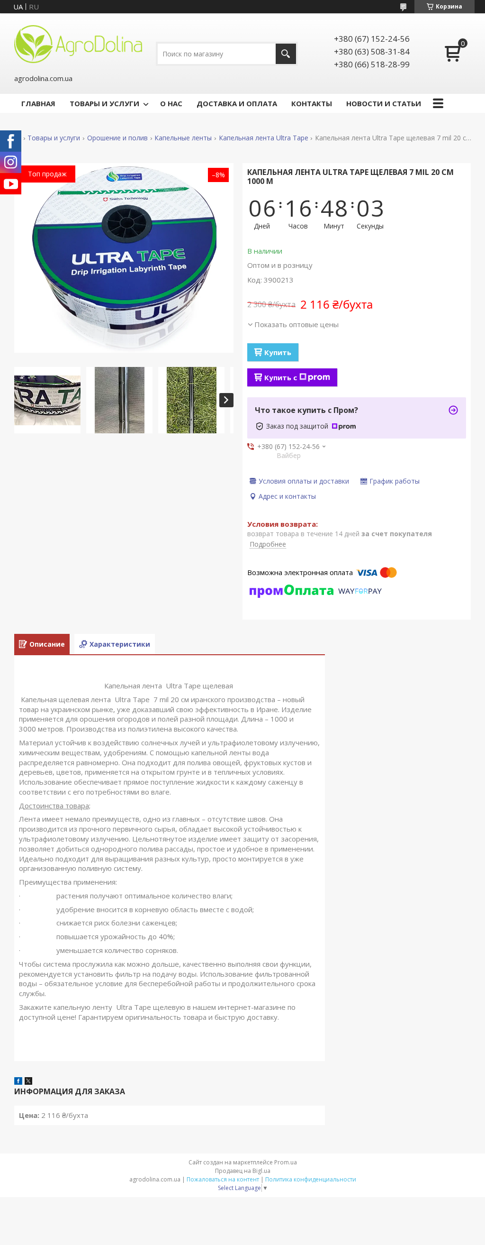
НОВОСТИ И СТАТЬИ (383, 103)
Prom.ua (285, 1162)
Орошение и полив (117, 138)
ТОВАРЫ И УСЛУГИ (104, 103)
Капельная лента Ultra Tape (263, 138)
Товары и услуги (53, 138)
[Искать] (286, 54)
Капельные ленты (183, 138)
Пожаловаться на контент (223, 1179)
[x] (28, 1082)
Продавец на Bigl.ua (242, 1171)
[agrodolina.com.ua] (78, 43)
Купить (277, 352)
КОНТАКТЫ (311, 103)
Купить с (280, 377)
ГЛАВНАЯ (38, 103)
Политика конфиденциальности (310, 1179)
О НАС (171, 103)
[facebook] (18, 1082)
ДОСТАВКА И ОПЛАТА (237, 103)
